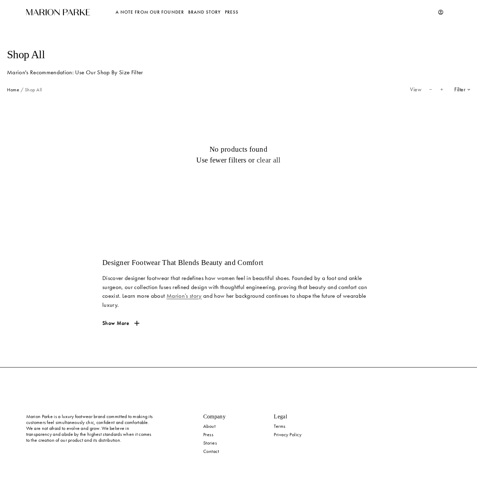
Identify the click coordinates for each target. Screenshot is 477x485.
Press (208, 435)
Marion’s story (184, 295)
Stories (210, 443)
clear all (269, 160)
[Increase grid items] (442, 89)
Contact (211, 451)
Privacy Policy (287, 435)
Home (13, 90)
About (209, 426)
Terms (280, 426)
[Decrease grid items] (430, 89)
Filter (459, 89)
